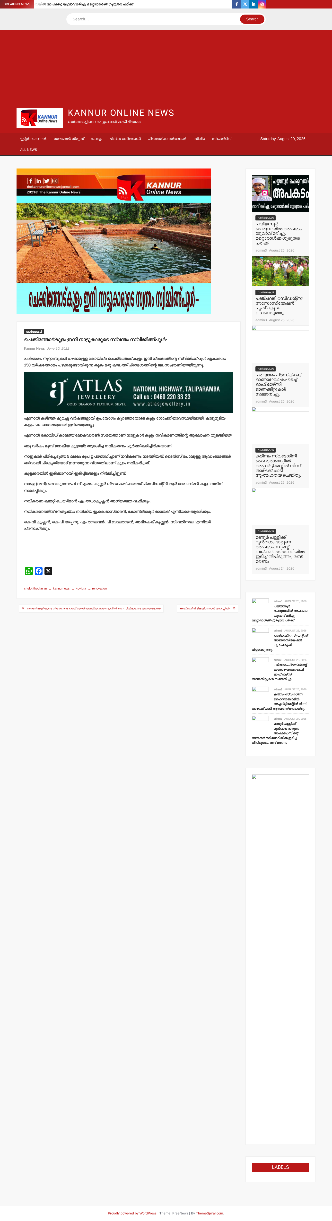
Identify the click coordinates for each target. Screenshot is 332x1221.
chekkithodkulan (35, 588)
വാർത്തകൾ (34, 331)
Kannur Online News (121, 113)
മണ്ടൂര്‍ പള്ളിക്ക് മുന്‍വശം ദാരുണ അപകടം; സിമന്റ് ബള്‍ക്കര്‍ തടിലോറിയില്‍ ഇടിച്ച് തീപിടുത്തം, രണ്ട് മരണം (280, 549)
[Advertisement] (166, 69)
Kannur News (34, 348)
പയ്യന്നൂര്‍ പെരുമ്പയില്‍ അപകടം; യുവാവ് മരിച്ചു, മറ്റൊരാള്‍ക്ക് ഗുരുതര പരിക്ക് (69, 4)
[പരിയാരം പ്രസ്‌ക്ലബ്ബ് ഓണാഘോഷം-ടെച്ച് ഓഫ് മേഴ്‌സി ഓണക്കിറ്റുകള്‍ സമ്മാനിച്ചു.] (280, 344)
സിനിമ (199, 139)
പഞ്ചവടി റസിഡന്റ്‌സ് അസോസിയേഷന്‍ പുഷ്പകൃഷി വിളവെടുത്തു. (278, 305)
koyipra (81, 588)
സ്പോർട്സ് (221, 139)
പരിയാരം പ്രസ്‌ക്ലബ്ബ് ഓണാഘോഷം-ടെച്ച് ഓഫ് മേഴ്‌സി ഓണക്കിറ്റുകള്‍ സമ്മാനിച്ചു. (278, 384)
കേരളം (96, 139)
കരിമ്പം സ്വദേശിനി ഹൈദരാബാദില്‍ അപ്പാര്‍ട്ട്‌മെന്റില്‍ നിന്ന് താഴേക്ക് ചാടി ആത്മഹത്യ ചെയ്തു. (278, 466)
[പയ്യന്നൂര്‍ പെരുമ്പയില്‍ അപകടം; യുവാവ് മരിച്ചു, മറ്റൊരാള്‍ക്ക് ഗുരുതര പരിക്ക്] (280, 193)
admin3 (261, 250)
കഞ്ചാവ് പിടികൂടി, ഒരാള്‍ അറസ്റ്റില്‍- (204, 608)
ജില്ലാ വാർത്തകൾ (125, 139)
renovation (99, 588)
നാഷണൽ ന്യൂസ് (69, 139)
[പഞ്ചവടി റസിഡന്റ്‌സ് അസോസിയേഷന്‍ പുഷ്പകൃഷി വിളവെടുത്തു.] (280, 271)
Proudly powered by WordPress (132, 1213)
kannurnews (61, 588)
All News (28, 150)
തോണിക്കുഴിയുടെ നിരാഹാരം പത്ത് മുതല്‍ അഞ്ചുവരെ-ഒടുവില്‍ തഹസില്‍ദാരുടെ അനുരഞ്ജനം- (94, 608)
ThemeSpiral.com (209, 1213)
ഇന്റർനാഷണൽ (33, 139)
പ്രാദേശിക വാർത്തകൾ (167, 139)
